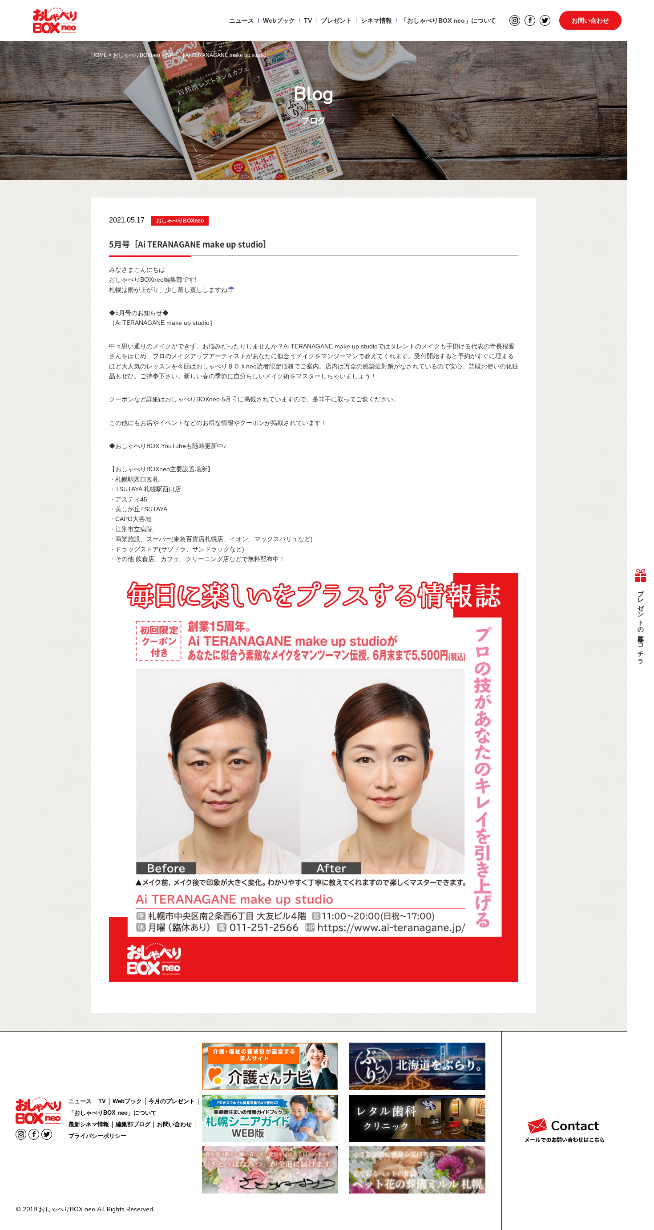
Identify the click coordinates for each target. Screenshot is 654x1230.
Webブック (279, 20)
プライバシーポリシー (97, 1136)
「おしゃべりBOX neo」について (448, 20)
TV (308, 20)
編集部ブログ (133, 1124)
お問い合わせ (590, 20)
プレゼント (336, 20)
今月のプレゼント (172, 1101)
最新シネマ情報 (89, 1124)
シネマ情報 (376, 20)
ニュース (241, 20)
